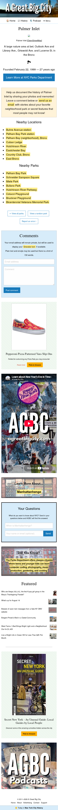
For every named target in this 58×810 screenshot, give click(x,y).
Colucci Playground (17, 194)
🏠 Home (10, 20)
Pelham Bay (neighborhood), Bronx (26, 138)
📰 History (23, 20)
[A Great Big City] (29, 8)
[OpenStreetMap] (34, 40)
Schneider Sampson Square (22, 177)
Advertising (27, 802)
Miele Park (12, 181)
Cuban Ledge (14, 142)
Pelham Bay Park (16, 173)
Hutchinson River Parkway (21, 189)
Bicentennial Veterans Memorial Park (27, 202)
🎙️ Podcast (35, 20)
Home (13, 802)
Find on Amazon (35, 365)
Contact (36, 802)
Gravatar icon (29, 246)
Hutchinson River (16, 146)
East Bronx (12, 158)
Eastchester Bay (15, 150)
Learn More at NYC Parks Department (29, 77)
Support (44, 802)
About (19, 802)
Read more (21, 365)
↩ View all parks (17, 213)
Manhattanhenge (29, 492)
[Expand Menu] (46, 20)
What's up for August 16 (10, 600)
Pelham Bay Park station (20, 134)
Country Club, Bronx (18, 154)
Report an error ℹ (29, 221)
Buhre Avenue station (18, 129)
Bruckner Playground (18, 198)
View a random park (38, 213)
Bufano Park (13, 185)
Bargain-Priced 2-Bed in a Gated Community (18, 617)
